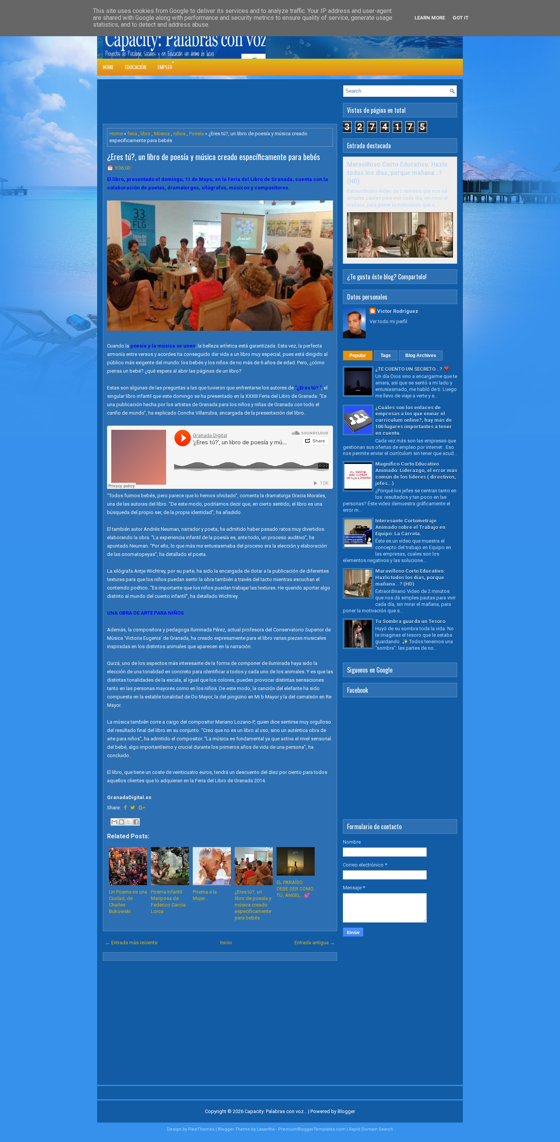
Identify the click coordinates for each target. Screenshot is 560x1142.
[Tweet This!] (132, 807)
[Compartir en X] (129, 822)
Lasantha (266, 1129)
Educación (135, 67)
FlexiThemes (201, 1129)
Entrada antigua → (314, 942)
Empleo (165, 67)
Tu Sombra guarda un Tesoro (410, 621)
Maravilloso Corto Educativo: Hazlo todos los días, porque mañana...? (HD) (397, 173)
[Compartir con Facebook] (136, 822)
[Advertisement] (241, 102)
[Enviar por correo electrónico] (114, 822)
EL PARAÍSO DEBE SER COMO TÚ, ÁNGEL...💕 (295, 888)
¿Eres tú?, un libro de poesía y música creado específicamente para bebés (213, 156)
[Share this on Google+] (142, 807)
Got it (461, 18)
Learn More (429, 18)
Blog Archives (420, 355)
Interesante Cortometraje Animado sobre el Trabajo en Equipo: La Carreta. (410, 527)
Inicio (226, 942)
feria (132, 133)
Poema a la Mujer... (205, 895)
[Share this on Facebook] (125, 807)
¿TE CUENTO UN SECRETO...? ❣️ (412, 369)
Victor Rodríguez (397, 311)
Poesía (196, 133)
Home (108, 67)
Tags (386, 355)
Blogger (346, 1111)
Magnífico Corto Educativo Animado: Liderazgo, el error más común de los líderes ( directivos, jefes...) (416, 473)
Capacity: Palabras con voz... (276, 1111)
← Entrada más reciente (131, 942)
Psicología (189, 62)
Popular (357, 355)
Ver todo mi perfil (388, 321)
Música (162, 133)
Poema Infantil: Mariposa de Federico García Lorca (168, 901)
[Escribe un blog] (121, 822)
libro (145, 133)
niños (179, 133)
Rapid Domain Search (371, 1129)
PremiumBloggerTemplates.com (312, 1129)
